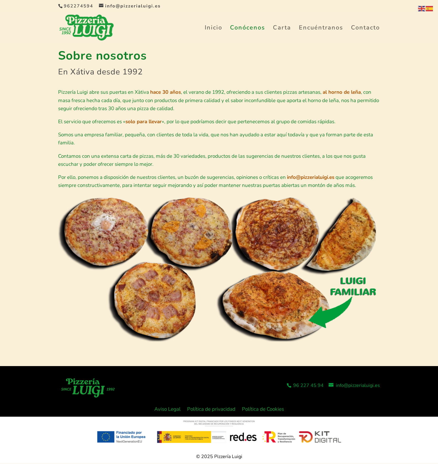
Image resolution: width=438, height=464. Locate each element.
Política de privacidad (211, 410)
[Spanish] (430, 8)
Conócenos (247, 29)
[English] (422, 8)
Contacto (365, 29)
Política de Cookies (263, 410)
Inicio (213, 29)
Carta (282, 29)
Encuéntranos (321, 29)
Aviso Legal (167, 410)
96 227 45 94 (308, 385)
